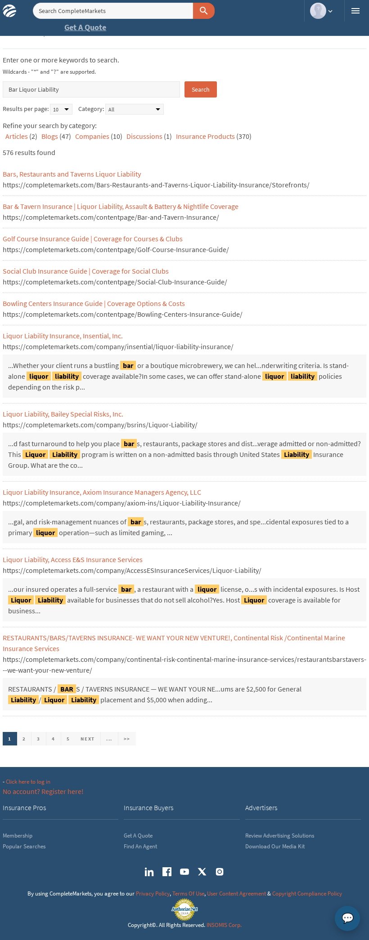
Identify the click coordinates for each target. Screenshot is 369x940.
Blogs (49, 136)
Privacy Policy (153, 893)
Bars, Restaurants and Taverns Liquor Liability (72, 173)
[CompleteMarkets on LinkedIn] (149, 871)
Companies (92, 136)
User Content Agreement (236, 893)
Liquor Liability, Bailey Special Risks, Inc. (63, 413)
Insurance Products (205, 136)
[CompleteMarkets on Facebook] (166, 871)
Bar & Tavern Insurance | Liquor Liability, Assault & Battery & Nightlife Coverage (120, 206)
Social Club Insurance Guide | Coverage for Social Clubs (86, 270)
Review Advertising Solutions (279, 835)
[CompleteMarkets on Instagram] (219, 871)
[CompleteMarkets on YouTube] (184, 871)
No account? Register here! (43, 791)
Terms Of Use (188, 893)
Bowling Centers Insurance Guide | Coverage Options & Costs (94, 303)
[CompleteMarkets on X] (202, 871)
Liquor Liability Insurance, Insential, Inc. (63, 335)
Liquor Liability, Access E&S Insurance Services (73, 559)
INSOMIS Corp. (224, 925)
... (109, 739)
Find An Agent (140, 846)
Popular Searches (24, 846)
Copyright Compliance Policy (307, 893)
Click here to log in (28, 781)
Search (201, 89)
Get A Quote (85, 27)
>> (127, 739)
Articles (16, 136)
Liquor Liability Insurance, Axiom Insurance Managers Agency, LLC (102, 492)
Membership (17, 835)
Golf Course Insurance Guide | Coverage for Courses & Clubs (93, 238)
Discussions (144, 136)
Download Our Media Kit (275, 846)
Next (88, 739)
